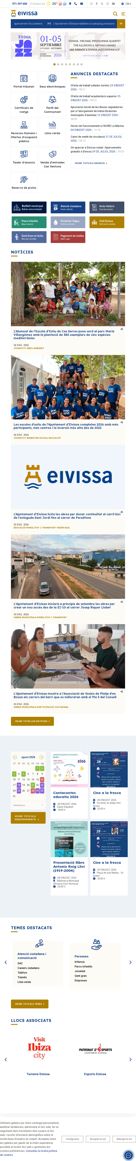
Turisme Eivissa (38, 1074)
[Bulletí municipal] (29, 207)
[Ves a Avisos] (121, 23)
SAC (20, 963)
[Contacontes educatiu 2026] (69, 769)
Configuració (72, 1139)
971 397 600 (19, 3)
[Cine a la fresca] (109, 769)
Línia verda (24, 982)
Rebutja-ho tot (124, 1139)
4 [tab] (66, 64)
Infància (80, 961)
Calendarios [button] (19, 805)
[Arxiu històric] (107, 207)
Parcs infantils (83, 966)
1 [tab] (54, 64)
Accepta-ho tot (98, 1139)
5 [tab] (70, 64)
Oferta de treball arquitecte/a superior (94, 96)
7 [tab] (78, 64)
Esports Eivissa (95, 1074)
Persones (81, 956)
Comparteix (121, 329)
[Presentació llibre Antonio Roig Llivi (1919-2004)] (69, 839)
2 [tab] (58, 64)
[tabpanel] (68, 46)
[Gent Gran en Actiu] (29, 237)
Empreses (81, 980)
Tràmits (22, 977)
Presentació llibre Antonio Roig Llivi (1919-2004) (69, 866)
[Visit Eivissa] (107, 222)
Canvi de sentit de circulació (88, 136)
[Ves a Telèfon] (75, 3)
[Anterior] (5, 958)
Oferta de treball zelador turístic (90, 85)
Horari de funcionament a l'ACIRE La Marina (97, 125)
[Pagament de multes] (68, 237)
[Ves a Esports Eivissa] (96, 1049)
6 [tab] (74, 64)
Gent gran (81, 975)
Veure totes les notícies (31, 721)
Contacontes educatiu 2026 (65, 795)
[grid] (28, 780)
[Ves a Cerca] (115, 14)
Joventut (80, 971)
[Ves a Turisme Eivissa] (39, 1049)
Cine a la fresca (107, 793)
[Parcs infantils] (29, 222)
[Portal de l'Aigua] (68, 222)
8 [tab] (81, 64)
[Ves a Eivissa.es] (24, 13)
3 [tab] (62, 64)
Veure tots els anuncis (90, 163)
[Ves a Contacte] (81, 3)
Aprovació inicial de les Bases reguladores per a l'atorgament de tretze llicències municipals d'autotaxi (97, 111)
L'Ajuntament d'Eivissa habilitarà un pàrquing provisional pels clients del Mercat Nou (78, 23)
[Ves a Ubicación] (70, 3)
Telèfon (22, 972)
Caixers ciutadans (28, 968)
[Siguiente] (130, 958)
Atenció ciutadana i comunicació (32, 956)
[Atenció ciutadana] (68, 207)
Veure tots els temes (28, 1004)
